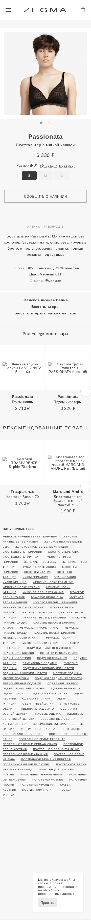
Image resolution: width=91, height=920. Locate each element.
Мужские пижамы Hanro (39, 627)
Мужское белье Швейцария (55, 602)
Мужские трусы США (36, 612)
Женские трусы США (40, 562)
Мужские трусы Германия (23, 607)
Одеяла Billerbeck (63, 683)
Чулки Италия (65, 577)
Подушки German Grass (59, 653)
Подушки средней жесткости (58, 678)
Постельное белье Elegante (42, 739)
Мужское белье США (47, 597)
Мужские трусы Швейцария (44, 617)
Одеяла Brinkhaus (66, 688)
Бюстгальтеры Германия (22, 551)
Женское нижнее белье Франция (41, 546)
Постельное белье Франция (25, 754)
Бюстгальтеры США (63, 551)
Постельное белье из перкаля (46, 759)
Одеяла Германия (36, 698)
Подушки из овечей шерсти (25, 673)
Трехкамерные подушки (22, 683)
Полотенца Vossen (47, 779)
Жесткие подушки (67, 673)
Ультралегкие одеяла (38, 729)
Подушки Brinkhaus (18, 653)
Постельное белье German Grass (30, 744)
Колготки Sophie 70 (22, 494)
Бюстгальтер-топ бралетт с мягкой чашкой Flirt (68, 497)
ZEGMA (46, 10)
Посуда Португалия (37, 789)
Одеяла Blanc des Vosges (24, 688)
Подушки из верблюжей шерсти (48, 668)
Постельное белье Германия (56, 749)
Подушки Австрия (17, 658)
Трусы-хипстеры (68, 399)
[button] (8, 10)
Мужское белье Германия (42, 592)
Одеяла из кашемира (37, 708)
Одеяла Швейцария (37, 703)
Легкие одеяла (15, 724)
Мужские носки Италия (21, 637)
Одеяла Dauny (14, 693)
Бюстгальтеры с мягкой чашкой (45, 313)
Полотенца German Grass (42, 774)
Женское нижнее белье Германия (30, 536)
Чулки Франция (15, 582)
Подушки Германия (52, 658)
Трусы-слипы (23, 399)
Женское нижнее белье (45, 300)
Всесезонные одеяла (58, 718)
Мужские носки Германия (54, 632)
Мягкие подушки (16, 678)
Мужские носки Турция (40, 643)
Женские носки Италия (21, 587)
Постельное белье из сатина (26, 764)
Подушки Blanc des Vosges (49, 648)
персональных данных (56, 894)
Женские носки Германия (53, 582)
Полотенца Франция (36, 784)
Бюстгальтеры (45, 307)
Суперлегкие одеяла (49, 724)
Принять (47, 903)
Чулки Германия (35, 577)
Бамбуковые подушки (39, 663)
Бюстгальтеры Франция (21, 556)
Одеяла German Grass (49, 693)
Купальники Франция (39, 567)
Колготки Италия (37, 572)
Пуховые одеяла (47, 713)
